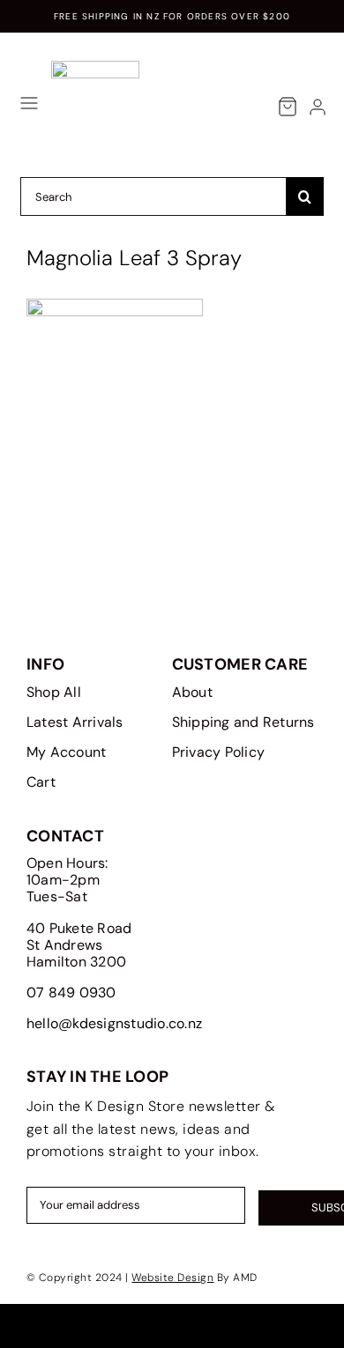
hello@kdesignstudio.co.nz (114, 1023)
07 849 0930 (71, 992)
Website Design (172, 1277)
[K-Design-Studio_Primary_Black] (95, 67)
